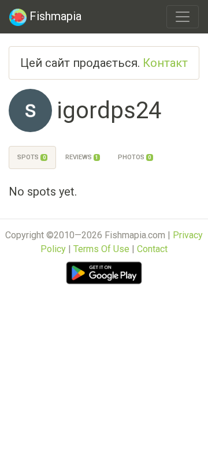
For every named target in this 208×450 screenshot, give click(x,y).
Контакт (165, 63)
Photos (134, 157)
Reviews (81, 157)
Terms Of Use (101, 248)
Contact (152, 248)
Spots (31, 157)
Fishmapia (54, 16)
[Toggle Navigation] (182, 16)
